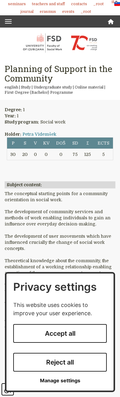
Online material (89, 87)
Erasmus (48, 11)
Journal (27, 11)
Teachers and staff (48, 4)
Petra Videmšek (39, 134)
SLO (114, 2)
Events (68, 11)
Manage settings (60, 381)
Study (26, 87)
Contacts (79, 4)
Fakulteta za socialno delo (60, 43)
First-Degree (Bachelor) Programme (39, 92)
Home (111, 21)
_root (98, 4)
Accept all (60, 333)
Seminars (17, 4)
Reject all (60, 362)
